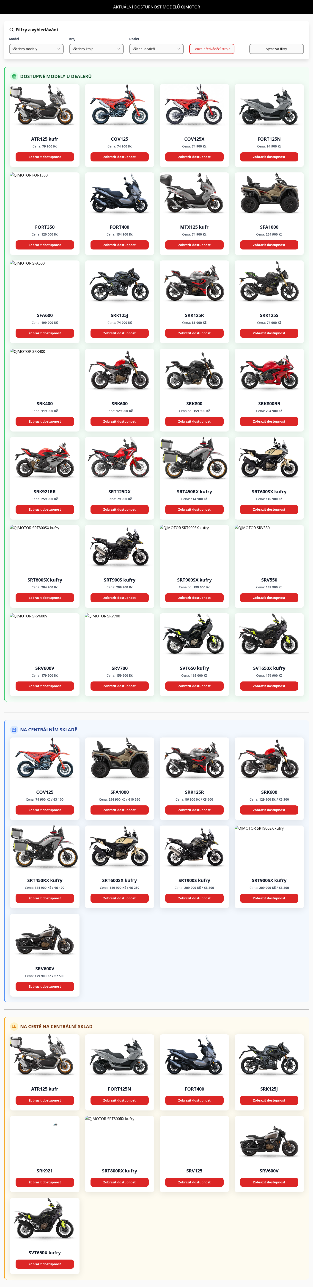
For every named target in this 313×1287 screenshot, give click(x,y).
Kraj (72, 39)
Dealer (134, 39)
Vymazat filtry (276, 49)
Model (14, 39)
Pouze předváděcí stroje (211, 49)
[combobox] (36, 49)
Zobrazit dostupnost (45, 157)
